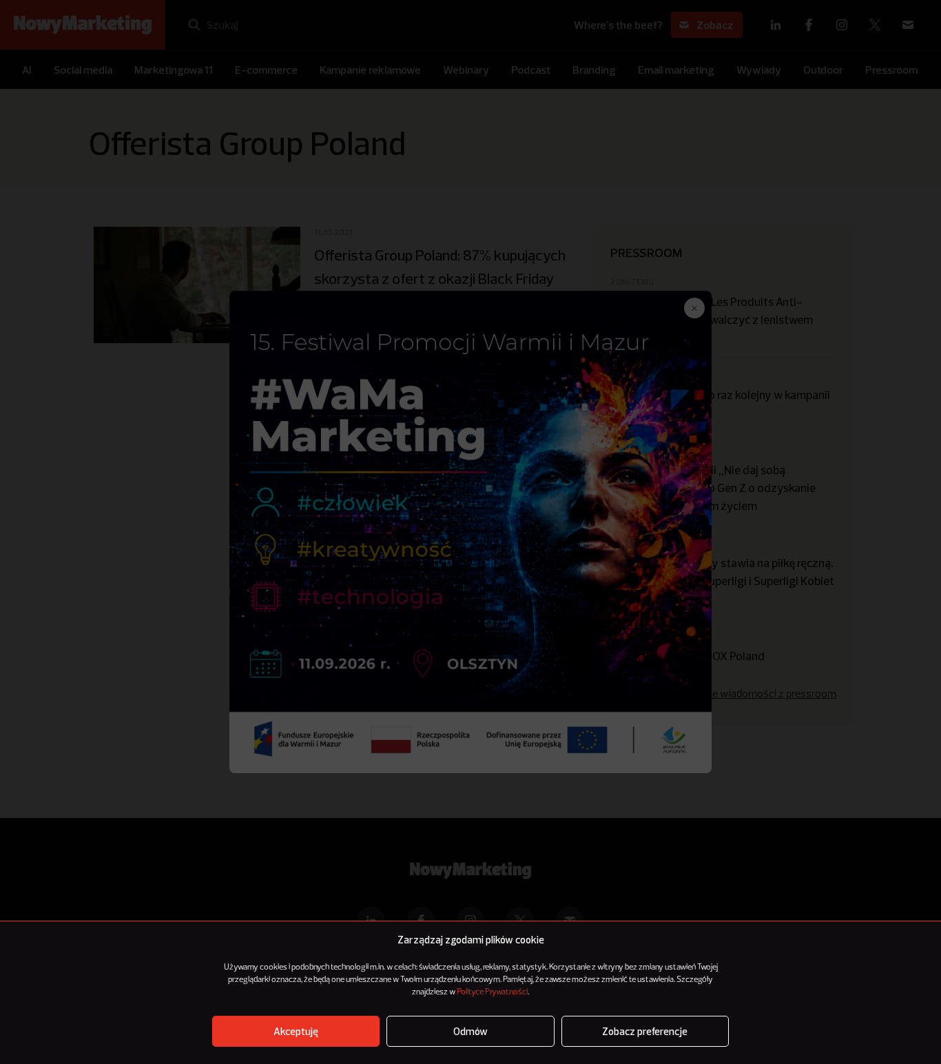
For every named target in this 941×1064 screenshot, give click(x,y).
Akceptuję (295, 1031)
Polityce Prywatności (492, 992)
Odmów (470, 1031)
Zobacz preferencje (644, 1031)
